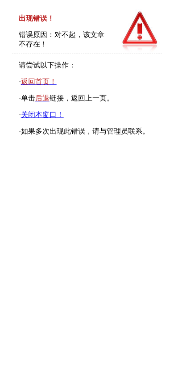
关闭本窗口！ (42, 114)
